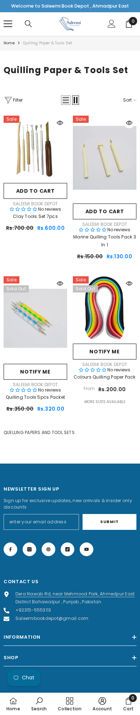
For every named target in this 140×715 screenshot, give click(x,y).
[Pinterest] (48, 549)
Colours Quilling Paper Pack (104, 377)
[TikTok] (67, 549)
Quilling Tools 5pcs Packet (35, 397)
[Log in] (112, 24)
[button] (65, 100)
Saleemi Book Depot (35, 204)
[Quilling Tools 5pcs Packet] (35, 318)
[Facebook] (10, 549)
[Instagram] (29, 549)
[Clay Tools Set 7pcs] (35, 147)
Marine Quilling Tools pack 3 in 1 (104, 241)
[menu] (8, 23)
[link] (39, 704)
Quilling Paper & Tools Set (47, 43)
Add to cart (35, 191)
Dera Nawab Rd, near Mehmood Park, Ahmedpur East (75, 594)
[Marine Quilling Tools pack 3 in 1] (104, 158)
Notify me (35, 371)
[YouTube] (86, 549)
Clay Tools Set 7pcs (35, 216)
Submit (109, 521)
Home (9, 43)
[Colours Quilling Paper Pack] (104, 308)
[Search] (28, 23)
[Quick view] (60, 122)
